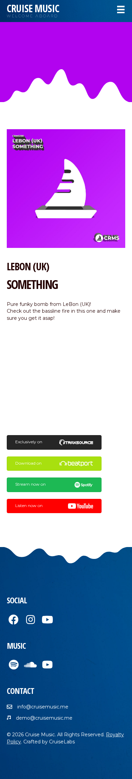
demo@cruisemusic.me (44, 718)
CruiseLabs (62, 742)
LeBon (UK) (28, 266)
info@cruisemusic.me (42, 707)
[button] (13, 619)
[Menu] (120, 9)
